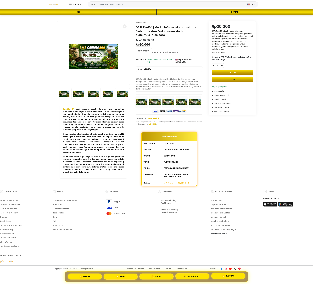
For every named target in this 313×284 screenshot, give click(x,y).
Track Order (5, 221)
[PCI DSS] (2, 261)
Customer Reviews (61, 208)
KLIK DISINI (152, 124)
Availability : (141, 60)
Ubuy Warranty (6, 242)
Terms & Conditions (135, 268)
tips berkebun (217, 200)
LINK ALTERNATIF (194, 276)
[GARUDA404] (53, 4)
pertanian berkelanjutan (221, 208)
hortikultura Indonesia (220, 225)
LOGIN (78, 12)
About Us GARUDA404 (10, 200)
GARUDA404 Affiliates (62, 229)
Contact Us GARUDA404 (11, 204)
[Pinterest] (239, 269)
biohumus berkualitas (220, 213)
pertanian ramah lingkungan (223, 229)
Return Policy (58, 213)
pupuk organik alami (220, 221)
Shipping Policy (6, 229)
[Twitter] (235, 269)
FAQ (54, 221)
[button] (125, 26)
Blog (55, 217)
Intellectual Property (9, 213)
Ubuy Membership (8, 238)
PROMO (86, 275)
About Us (168, 268)
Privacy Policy (154, 268)
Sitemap (3, 217)
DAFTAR (234, 12)
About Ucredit (59, 225)
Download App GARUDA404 (65, 200)
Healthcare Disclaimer (10, 246)
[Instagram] (226, 269)
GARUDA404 (68, 109)
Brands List (57, 204)
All (92, 4)
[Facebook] (221, 269)
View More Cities (218, 233)
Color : (144, 69)
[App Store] (270, 205)
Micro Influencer (7, 233)
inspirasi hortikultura (220, 204)
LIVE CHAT (229, 276)
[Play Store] (285, 205)
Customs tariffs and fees (11, 225)
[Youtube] (230, 269)
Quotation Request (8, 208)
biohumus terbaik (218, 217)
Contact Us (182, 268)
